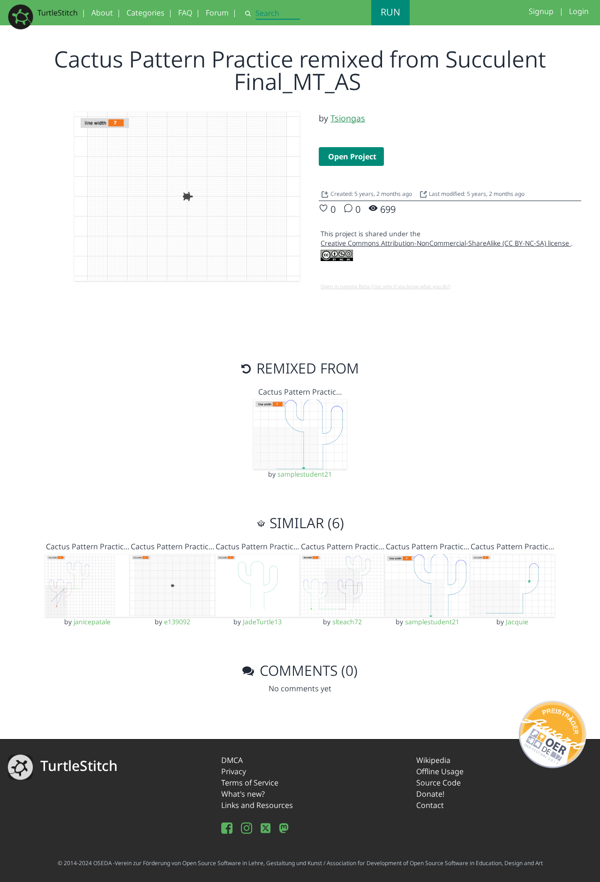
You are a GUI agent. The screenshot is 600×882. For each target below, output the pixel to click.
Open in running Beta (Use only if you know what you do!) (385, 286)
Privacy (233, 771)
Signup (541, 11)
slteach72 (347, 621)
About (102, 12)
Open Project (352, 156)
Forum (217, 12)
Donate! (430, 794)
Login (579, 11)
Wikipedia (433, 760)
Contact (430, 805)
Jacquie (517, 621)
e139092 (177, 621)
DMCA (232, 760)
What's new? (243, 794)
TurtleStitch (58, 12)
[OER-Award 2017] (553, 733)
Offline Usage (440, 771)
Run (390, 12)
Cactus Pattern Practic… (300, 392)
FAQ (185, 12)
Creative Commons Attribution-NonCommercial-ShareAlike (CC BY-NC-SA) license (446, 243)
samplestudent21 (305, 474)
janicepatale (92, 621)
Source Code (438, 782)
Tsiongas (347, 118)
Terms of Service (249, 782)
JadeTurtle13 (262, 621)
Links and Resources (257, 805)
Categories (146, 12)
